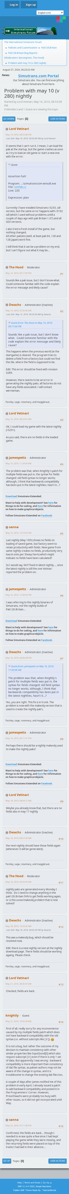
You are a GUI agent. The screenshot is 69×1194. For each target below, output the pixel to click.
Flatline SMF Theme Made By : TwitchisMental (34, 1190)
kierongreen (25, 57)
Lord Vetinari (19, 129)
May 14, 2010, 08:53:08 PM (18, 134)
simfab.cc (20, 187)
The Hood (38, 57)
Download (11, 496)
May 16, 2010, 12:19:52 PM (18, 532)
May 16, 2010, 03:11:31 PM (18, 738)
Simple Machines (43, 1186)
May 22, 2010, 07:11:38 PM (18, 1125)
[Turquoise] (61, 20)
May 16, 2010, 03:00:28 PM (18, 657)
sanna (14, 527)
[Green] (64, 17)
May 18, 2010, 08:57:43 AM (18, 838)
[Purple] (58, 20)
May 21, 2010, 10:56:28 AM (18, 1021)
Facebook (46, 515)
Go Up (6, 1160)
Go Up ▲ (47, 1182)
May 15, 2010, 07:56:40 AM (18, 310)
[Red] (58, 17)
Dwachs (15, 305)
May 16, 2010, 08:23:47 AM (18, 419)
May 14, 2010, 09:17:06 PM (18, 273)
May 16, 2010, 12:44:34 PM (18, 594)
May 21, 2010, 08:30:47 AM (18, 983)
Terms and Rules (32, 1182)
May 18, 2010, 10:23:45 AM (18, 926)
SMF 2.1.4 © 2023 (26, 1186)
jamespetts (17, 458)
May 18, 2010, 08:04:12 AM (18, 800)
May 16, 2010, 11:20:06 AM (18, 463)
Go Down (8, 118)
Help (19, 1182)
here (50, 502)
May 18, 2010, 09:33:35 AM (18, 881)
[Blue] (61, 17)
